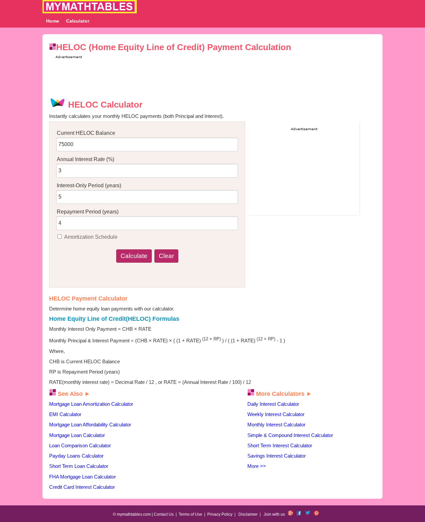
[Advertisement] (215, 75)
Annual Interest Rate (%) (85, 159)
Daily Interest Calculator (273, 404)
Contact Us (164, 514)
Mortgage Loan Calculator (77, 435)
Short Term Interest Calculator (279, 445)
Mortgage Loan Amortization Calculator (91, 404)
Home (52, 21)
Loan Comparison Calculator (80, 445)
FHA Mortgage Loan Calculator (82, 476)
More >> (256, 466)
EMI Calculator (65, 414)
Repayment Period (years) (88, 212)
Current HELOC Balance (86, 133)
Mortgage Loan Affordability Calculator (90, 424)
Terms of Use (190, 514)
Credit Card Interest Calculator (82, 487)
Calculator (77, 21)
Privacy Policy (219, 514)
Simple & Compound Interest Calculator (290, 435)
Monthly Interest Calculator (276, 424)
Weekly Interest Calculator (275, 414)
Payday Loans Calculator (76, 456)
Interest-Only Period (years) (89, 185)
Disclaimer (248, 514)
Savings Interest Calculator (276, 456)
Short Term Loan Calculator (78, 466)
